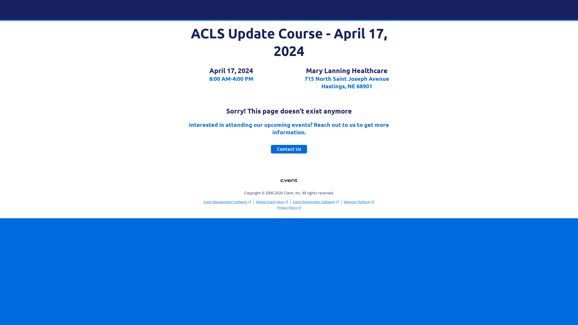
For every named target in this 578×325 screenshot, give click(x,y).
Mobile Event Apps (270, 202)
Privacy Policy (287, 207)
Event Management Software (225, 202)
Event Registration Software (314, 202)
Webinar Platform (357, 202)
